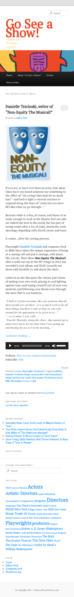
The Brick (48, 536)
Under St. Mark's (45, 545)
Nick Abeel (33, 518)
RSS (21, 359)
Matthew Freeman (13, 518)
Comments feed (14, 568)
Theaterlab (25, 536)
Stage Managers (12, 536)
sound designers (58, 532)
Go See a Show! (29, 28)
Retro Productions (13, 529)
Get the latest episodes (17, 405)
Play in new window (29, 355)
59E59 (8, 488)
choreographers (13, 501)
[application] (37, 345)
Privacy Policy (12, 82)
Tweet (64, 367)
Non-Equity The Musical (44, 377)
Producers (39, 371)
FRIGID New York (16, 509)
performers (56, 517)
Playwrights (27, 371)
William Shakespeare (19, 549)
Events (50, 75)
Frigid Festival (49, 505)
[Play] (10, 346)
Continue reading (18, 335)
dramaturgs (11, 505)
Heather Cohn (41, 509)
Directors (57, 499)
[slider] (62, 345)
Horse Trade (14, 513)
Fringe (27, 374)
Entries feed (12, 565)
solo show (46, 532)
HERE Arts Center (57, 509)
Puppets (54, 524)
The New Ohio (42, 540)
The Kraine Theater (18, 540)
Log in (9, 562)
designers (40, 501)
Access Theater (19, 487)
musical (35, 374)
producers (41, 523)
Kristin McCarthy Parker (48, 513)
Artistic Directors (21, 493)
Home (9, 75)
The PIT (57, 541)
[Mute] (54, 346)
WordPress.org (13, 572)
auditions (57, 371)
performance (44, 517)
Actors (18, 371)
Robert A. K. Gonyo (33, 528)
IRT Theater (30, 513)
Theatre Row (36, 536)
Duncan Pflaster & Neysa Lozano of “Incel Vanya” (32, 435)
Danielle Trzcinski (31, 246)
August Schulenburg (46, 494)
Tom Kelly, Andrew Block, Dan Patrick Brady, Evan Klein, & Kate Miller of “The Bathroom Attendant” (36, 431)
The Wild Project (26, 545)
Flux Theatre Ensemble (29, 505)
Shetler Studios (13, 532)
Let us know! (48, 392)
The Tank (11, 545)
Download (49, 355)
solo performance (31, 532)
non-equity (25, 377)
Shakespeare (54, 529)
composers (26, 501)
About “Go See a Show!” (29, 75)
